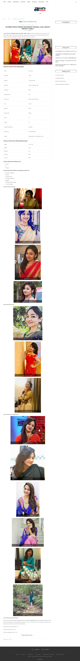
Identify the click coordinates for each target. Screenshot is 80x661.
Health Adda (41, 1)
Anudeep (29, 30)
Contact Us (23, 654)
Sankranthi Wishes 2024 (59, 78)
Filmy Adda (23, 1)
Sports (28, 1)
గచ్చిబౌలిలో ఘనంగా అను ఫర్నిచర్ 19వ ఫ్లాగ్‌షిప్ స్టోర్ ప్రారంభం (65, 57)
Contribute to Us (30, 654)
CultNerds (50, 656)
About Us (17, 654)
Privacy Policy (38, 654)
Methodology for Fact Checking (48, 654)
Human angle (16, 1)
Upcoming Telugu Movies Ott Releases (62, 84)
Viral (47, 1)
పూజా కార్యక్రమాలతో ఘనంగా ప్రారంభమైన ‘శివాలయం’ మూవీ (65, 51)
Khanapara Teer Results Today (60, 81)
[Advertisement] (66, 34)
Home (4, 18)
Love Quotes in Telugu (59, 75)
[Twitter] (40, 13)
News (4, 1)
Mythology (34, 1)
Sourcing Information (60, 654)
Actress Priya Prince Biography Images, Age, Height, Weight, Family (27, 28)
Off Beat (9, 1)
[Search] (76, 2)
